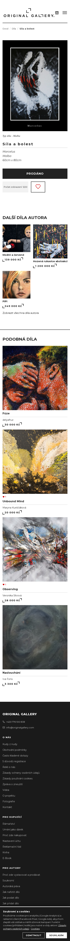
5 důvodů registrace (14, 761)
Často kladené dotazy (15, 755)
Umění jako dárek (13, 829)
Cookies (35, 929)
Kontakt (7, 807)
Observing (10, 589)
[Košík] (56, 12)
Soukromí (8, 880)
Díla (14, 28)
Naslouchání (11, 672)
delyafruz (8, 419)
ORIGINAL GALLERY (20, 714)
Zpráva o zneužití (13, 784)
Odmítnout (33, 935)
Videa (6, 789)
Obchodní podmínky (15, 749)
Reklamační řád (12, 846)
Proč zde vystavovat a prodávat (21, 874)
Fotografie (9, 801)
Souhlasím (56, 935)
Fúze (6, 413)
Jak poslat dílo (11, 897)
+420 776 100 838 (15, 721)
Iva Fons (8, 679)
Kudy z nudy (10, 744)
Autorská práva (11, 886)
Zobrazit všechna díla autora (21, 313)
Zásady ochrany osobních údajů (21, 772)
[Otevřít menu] (64, 12)
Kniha (6, 852)
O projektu (9, 795)
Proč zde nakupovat (15, 835)
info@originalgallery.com (20, 727)
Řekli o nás (9, 767)
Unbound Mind (13, 501)
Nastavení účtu (12, 841)
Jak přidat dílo (11, 903)
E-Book (7, 858)
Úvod (5, 28)
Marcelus (9, 151)
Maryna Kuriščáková (14, 507)
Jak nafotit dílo (11, 892)
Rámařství (9, 823)
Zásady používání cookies (17, 778)
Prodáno (35, 173)
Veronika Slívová (12, 595)
